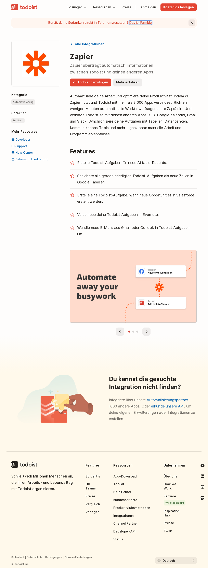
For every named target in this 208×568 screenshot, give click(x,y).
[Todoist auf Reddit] (202, 498)
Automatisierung (23, 101)
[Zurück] (120, 332)
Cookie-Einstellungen (78, 557)
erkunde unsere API (167, 406)
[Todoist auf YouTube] (202, 466)
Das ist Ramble (140, 23)
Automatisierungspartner (167, 400)
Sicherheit (17, 557)
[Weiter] (146, 332)
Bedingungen (53, 557)
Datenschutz (34, 557)
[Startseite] (24, 7)
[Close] (191, 22)
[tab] (129, 331)
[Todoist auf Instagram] (202, 488)
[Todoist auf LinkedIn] (202, 477)
